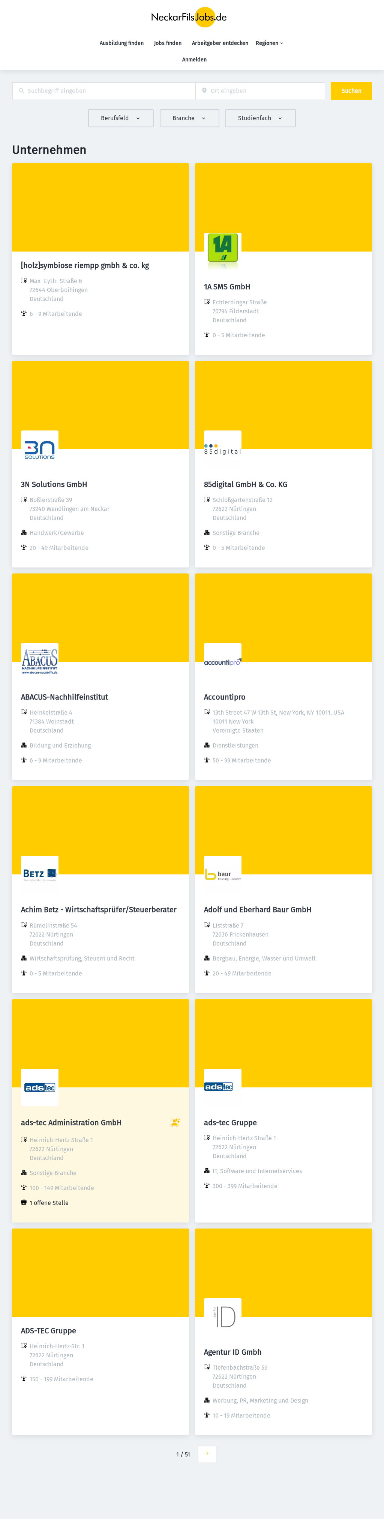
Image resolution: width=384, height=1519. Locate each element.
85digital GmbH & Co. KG (246, 484)
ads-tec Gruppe (230, 1122)
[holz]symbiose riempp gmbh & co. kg (85, 265)
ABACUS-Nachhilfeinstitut (64, 696)
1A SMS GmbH (227, 286)
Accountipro (225, 696)
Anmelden (194, 60)
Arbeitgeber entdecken (220, 43)
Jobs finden (168, 43)
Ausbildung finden (122, 43)
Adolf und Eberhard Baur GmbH (258, 909)
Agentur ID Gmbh (233, 1352)
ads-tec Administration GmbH (71, 1122)
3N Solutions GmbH (54, 484)
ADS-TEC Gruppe (48, 1330)
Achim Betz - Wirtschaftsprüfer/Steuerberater (99, 909)
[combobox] (103, 91)
